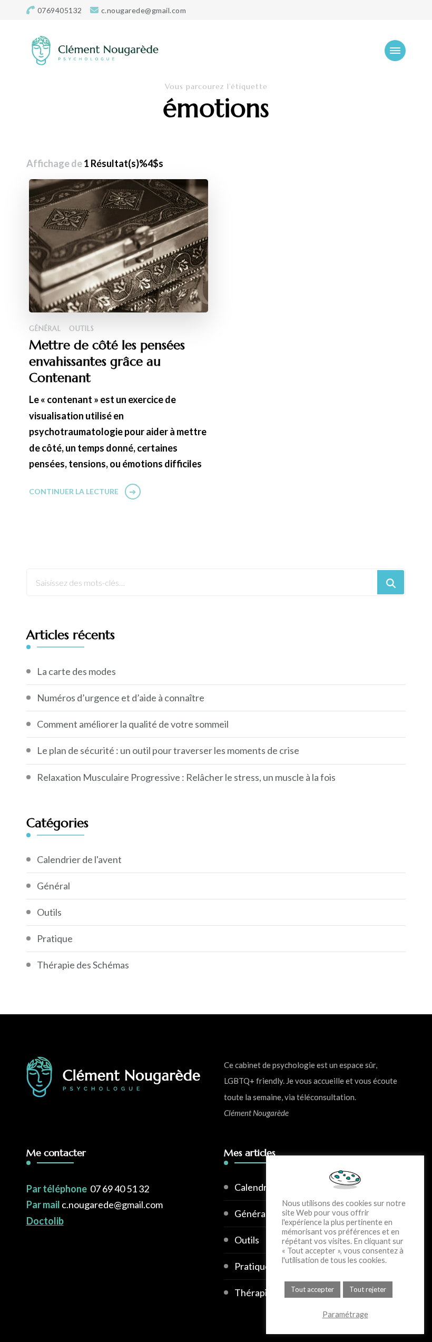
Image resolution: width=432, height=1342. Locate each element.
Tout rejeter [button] (367, 1289)
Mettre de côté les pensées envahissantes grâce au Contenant (107, 361)
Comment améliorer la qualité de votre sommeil (133, 724)
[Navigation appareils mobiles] (395, 50)
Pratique (55, 938)
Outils (81, 328)
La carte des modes (76, 671)
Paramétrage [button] (345, 1314)
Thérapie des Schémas (83, 965)
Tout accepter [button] (312, 1289)
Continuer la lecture (74, 491)
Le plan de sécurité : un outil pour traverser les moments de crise (168, 750)
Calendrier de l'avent (79, 859)
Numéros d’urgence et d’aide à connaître (120, 697)
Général (45, 328)
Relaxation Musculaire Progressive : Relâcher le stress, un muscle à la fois (186, 777)
